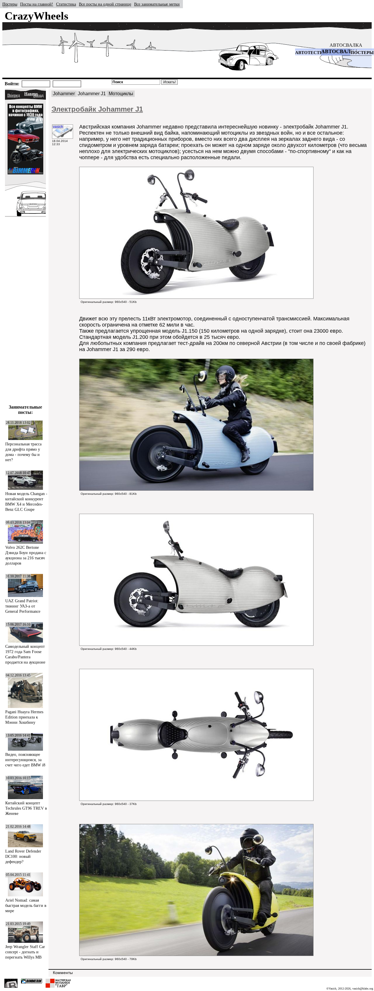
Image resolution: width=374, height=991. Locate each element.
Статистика (66, 4)
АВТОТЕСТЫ (309, 52)
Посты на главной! (36, 4)
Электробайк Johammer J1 (97, 109)
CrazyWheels (36, 16)
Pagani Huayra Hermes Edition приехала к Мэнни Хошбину (24, 717)
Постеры (9, 4)
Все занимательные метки (157, 4)
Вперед (13, 95)
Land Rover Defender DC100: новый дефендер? (23, 856)
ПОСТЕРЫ (362, 52)
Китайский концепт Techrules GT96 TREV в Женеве (26, 808)
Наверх (31, 94)
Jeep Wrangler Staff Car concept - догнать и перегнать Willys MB (25, 952)
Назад (38, 95)
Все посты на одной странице (105, 4)
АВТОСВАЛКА (346, 45)
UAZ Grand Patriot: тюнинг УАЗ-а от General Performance (22, 606)
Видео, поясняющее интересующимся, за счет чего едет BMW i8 (25, 759)
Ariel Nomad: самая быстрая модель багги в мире (25, 905)
